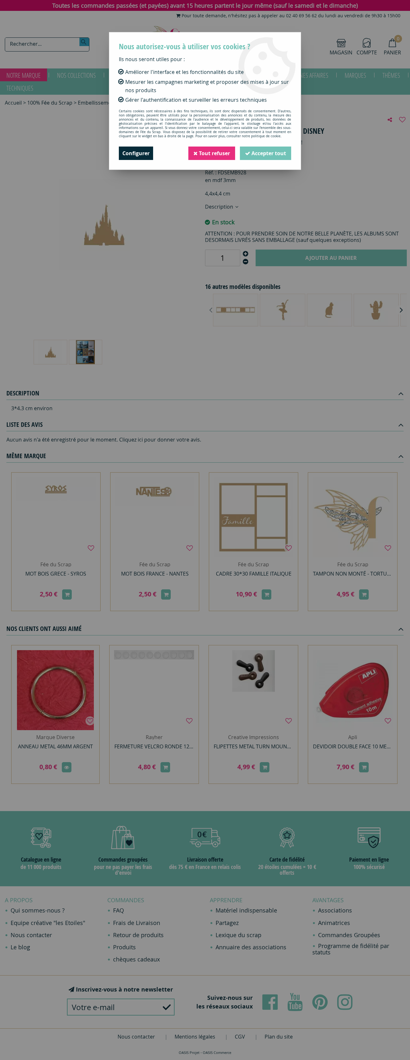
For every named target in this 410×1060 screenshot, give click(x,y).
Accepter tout (268, 153)
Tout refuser (214, 153)
